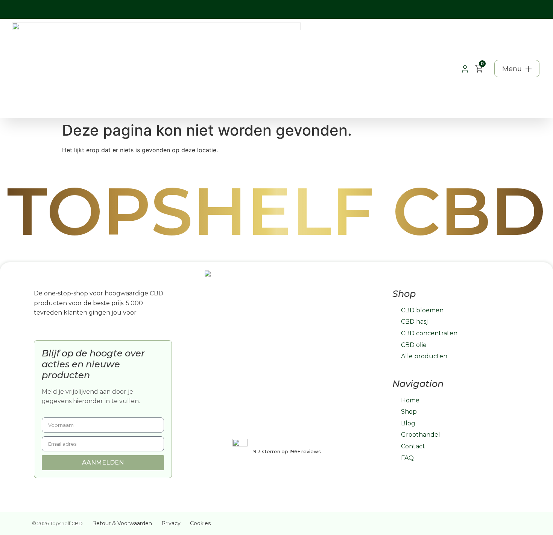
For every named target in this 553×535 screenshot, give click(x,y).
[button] (516, 68)
